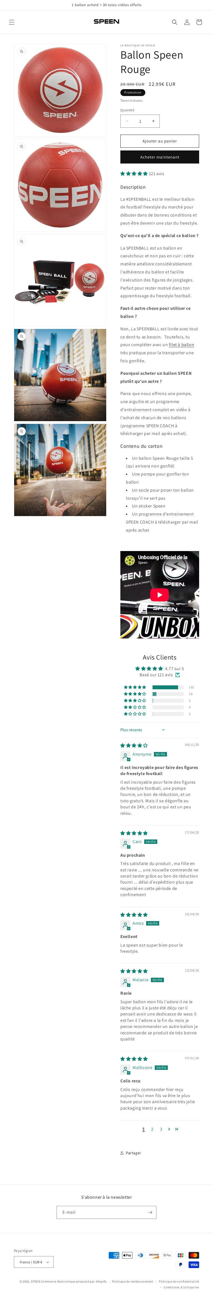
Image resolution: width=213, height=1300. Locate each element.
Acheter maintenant (159, 157)
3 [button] (161, 1129)
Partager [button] (133, 1152)
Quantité (127, 110)
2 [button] (152, 1129)
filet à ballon (181, 345)
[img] (134, 745)
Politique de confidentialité (179, 1281)
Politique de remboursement (132, 1281)
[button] (12, 22)
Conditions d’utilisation (181, 1287)
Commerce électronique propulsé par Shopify (73, 1281)
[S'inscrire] (150, 1212)
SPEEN (35, 1281)
